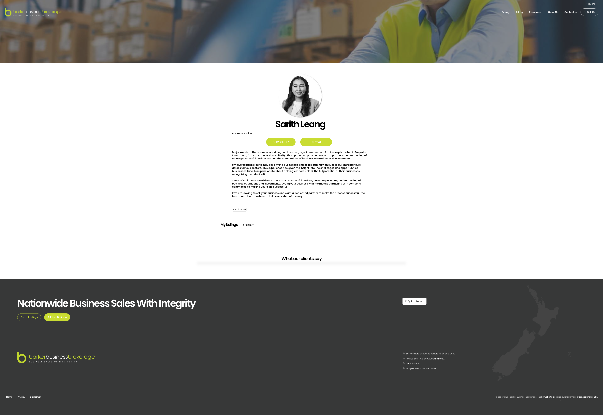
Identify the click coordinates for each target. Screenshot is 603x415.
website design (552, 397)
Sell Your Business (57, 317)
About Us (553, 12)
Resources (535, 12)
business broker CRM (587, 397)
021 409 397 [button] (282, 142)
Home (9, 397)
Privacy (21, 397)
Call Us (590, 12)
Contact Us (570, 12)
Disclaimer (35, 397)
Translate (590, 3)
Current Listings (29, 317)
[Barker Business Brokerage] (33, 12)
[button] (316, 142)
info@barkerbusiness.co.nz (421, 368)
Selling (519, 12)
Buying (505, 12)
